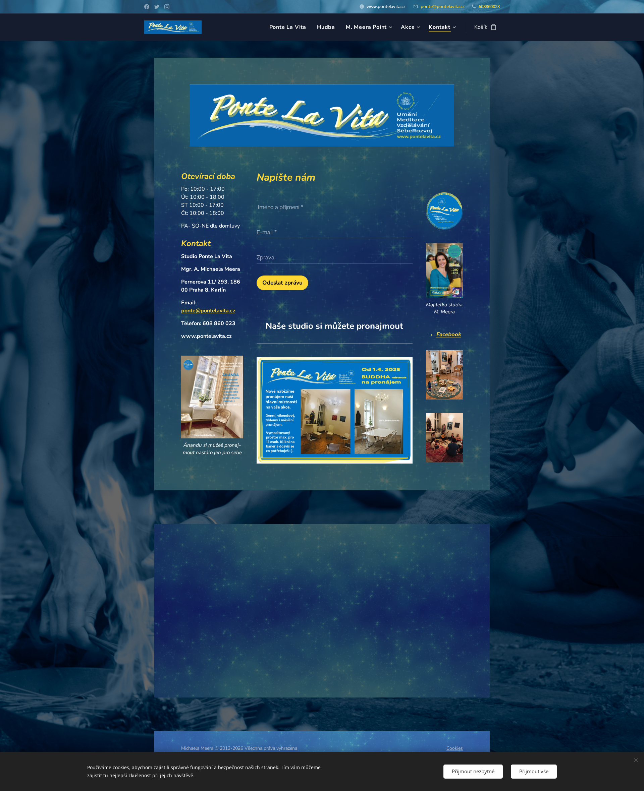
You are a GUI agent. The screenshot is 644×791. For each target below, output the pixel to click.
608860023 (489, 6)
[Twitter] (157, 6)
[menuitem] (290, 27)
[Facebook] (147, 6)
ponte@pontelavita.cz (443, 6)
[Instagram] (167, 6)
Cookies (454, 748)
